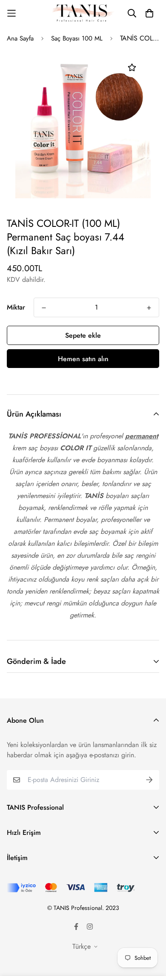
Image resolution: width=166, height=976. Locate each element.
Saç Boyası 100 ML (77, 38)
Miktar (16, 307)
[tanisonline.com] (83, 13)
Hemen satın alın (83, 359)
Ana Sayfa (20, 38)
